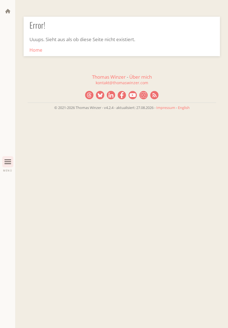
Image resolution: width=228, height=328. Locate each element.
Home (35, 50)
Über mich (140, 77)
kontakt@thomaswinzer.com (122, 82)
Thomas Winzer (109, 77)
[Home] (7, 11)
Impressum (165, 107)
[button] (7, 161)
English (184, 107)
